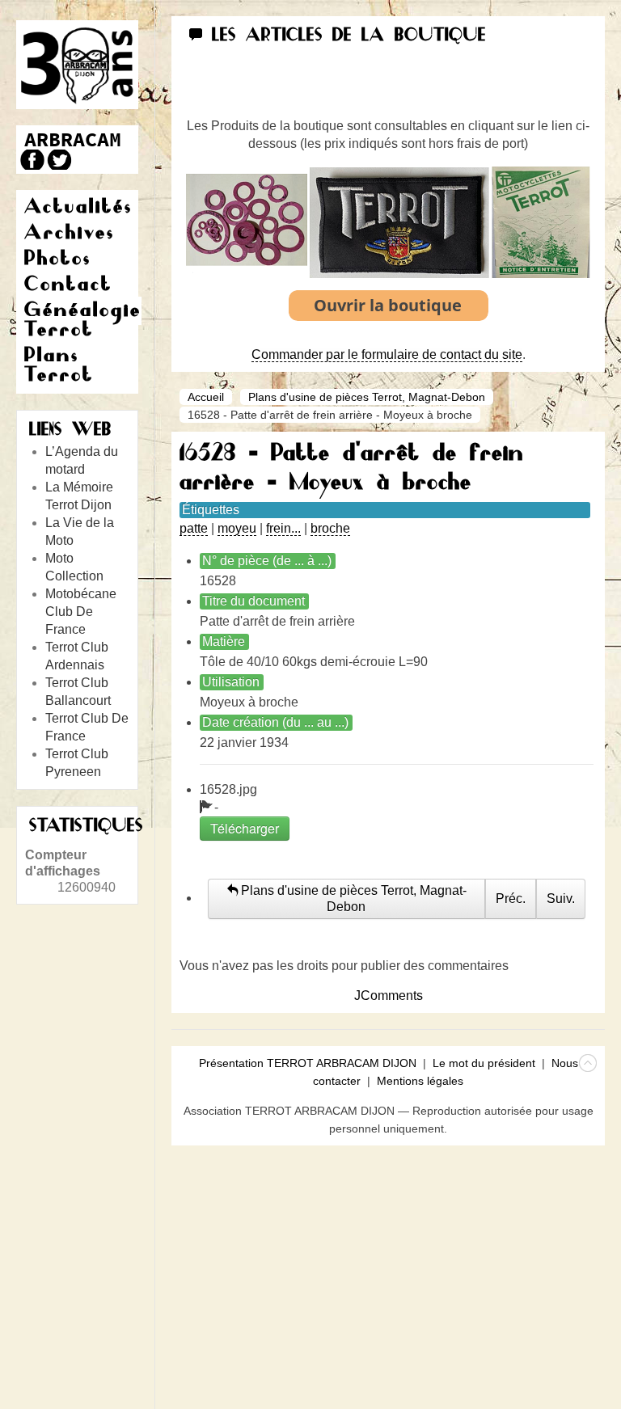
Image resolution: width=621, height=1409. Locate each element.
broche (330, 528)
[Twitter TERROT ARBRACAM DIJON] (58, 160)
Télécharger (244, 828)
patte (194, 528)
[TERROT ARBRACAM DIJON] (72, 139)
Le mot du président (484, 1063)
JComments (388, 995)
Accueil (206, 396)
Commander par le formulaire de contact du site (386, 354)
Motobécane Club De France (80, 611)
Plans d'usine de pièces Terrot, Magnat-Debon (366, 396)
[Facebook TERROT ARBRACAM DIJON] (30, 160)
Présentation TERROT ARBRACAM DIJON (307, 1063)
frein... (283, 528)
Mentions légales (420, 1080)
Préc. (511, 898)
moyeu (237, 528)
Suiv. (561, 898)
